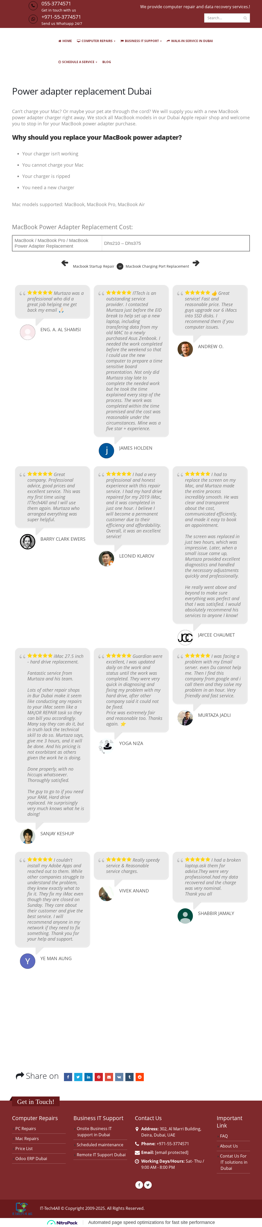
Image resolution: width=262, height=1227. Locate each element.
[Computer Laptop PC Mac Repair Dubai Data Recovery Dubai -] (30, 49)
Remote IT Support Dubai (101, 1155)
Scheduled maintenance (100, 1145)
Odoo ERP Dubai (31, 1158)
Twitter (78, 1077)
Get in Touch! (35, 1101)
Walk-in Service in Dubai (192, 41)
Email (109, 1077)
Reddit (140, 1077)
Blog (106, 62)
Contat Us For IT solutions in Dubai (233, 1162)
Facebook (68, 1077)
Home (67, 41)
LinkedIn (88, 1077)
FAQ (224, 1136)
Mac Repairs (27, 1138)
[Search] (245, 18)
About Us (229, 1146)
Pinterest (99, 1077)
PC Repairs (25, 1128)
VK (119, 1077)
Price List (24, 1148)
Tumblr (129, 1077)
